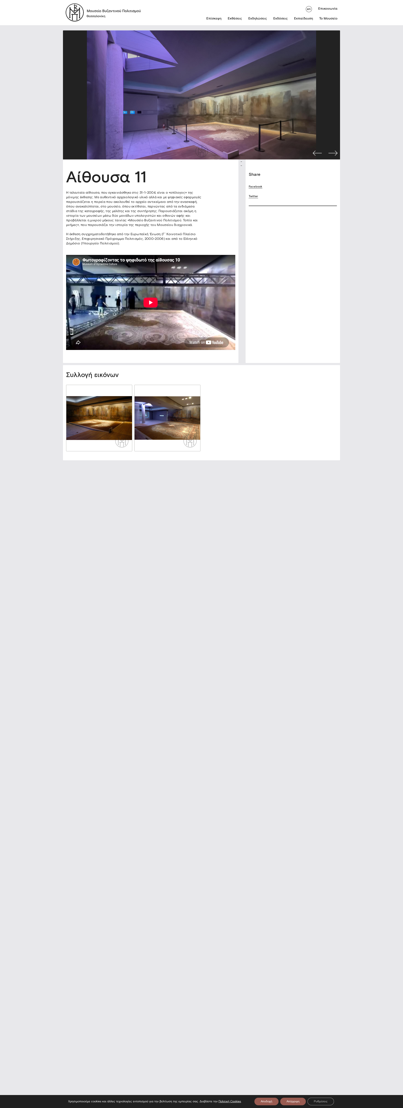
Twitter (253, 196)
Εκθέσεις (235, 18)
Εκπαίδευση (303, 18)
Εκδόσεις (280, 18)
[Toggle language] (309, 8)
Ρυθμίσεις (321, 1101)
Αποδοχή (266, 1101)
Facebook (255, 186)
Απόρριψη (293, 1101)
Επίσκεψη (213, 18)
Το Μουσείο (328, 18)
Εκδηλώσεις (257, 18)
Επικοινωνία (328, 8)
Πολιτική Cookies (230, 1101)
